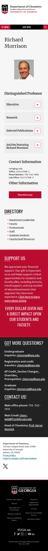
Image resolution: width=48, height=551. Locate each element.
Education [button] (12, 104)
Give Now (27, 27)
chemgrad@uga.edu (29, 389)
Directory (33, 499)
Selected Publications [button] (19, 130)
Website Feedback (14, 514)
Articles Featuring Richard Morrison (17, 146)
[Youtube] (29, 533)
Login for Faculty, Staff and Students (20, 458)
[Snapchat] (25, 533)
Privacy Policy (9, 455)
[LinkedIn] (33, 533)
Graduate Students (19, 235)
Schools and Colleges (14, 499)
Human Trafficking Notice (14, 519)
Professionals (16, 227)
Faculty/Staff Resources (22, 239)
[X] (18, 533)
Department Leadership (22, 219)
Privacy (34, 509)
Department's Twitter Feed (5, 466)
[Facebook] (14, 533)
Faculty (13, 223)
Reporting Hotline (33, 519)
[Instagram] (22, 533)
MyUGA (14, 504)
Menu (6, 27)
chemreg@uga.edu (28, 355)
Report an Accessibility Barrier (33, 514)
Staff (12, 231)
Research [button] (11, 117)
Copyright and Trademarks (14, 509)
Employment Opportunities (34, 504)
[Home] (24, 11)
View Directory (25, 195)
